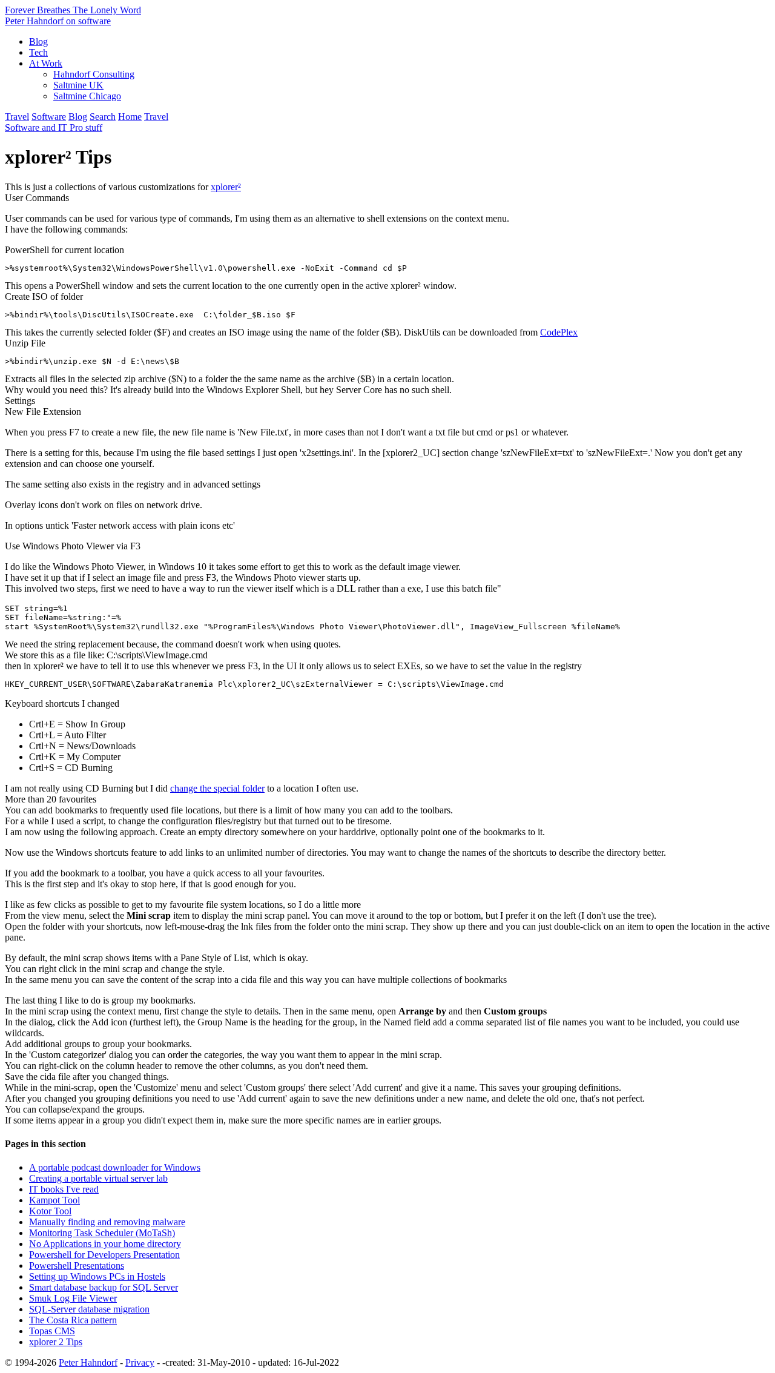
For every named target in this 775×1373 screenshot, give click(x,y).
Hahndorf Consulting (93, 74)
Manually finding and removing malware (107, 1222)
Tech (38, 52)
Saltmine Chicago (87, 96)
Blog (38, 41)
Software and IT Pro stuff (53, 127)
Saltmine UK (78, 85)
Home (130, 116)
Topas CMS (52, 1331)
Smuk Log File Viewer (73, 1298)
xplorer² (226, 187)
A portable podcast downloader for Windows (114, 1167)
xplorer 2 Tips (55, 1342)
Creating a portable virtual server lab (98, 1178)
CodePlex (559, 332)
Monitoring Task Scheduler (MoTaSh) (102, 1233)
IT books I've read (64, 1189)
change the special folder (217, 788)
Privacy (139, 1362)
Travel (17, 116)
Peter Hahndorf (88, 1362)
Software (48, 116)
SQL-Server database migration (89, 1309)
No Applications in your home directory (105, 1244)
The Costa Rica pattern (73, 1320)
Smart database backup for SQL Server (103, 1287)
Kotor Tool (50, 1211)
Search (103, 116)
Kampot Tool (54, 1200)
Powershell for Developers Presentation (104, 1254)
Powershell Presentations (76, 1265)
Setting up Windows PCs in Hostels (97, 1276)
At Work (45, 63)
